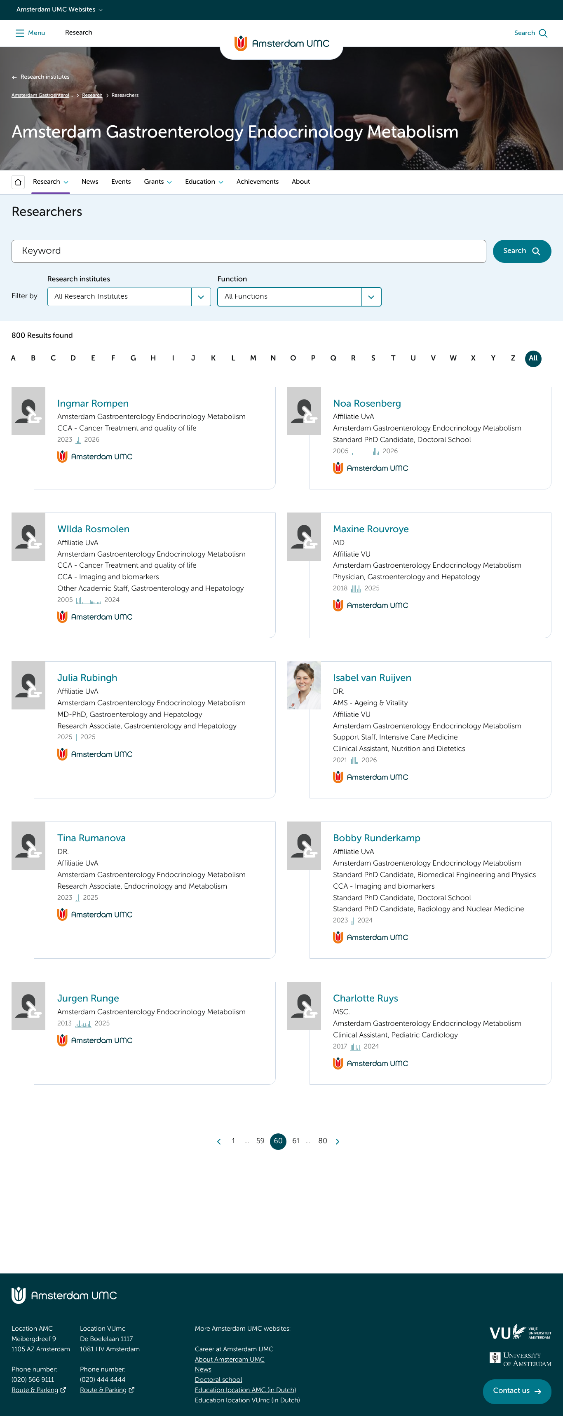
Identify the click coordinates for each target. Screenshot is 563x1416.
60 (278, 1141)
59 (260, 1141)
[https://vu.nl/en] (520, 1331)
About (301, 182)
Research (92, 95)
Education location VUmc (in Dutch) (247, 1400)
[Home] (18, 182)
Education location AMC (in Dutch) (245, 1390)
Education (200, 182)
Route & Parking (35, 1390)
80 (322, 1141)
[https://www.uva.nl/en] (520, 1359)
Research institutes (45, 77)
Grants (154, 182)
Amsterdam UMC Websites (55, 10)
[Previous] (219, 1141)
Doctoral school (218, 1380)
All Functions (246, 296)
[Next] (337, 1141)
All (533, 359)
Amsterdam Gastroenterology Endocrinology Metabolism (42, 95)
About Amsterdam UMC (230, 1360)
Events (121, 182)
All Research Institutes (91, 296)
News (90, 182)
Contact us (511, 1391)
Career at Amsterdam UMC (234, 1349)
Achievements (258, 182)
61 (296, 1141)
